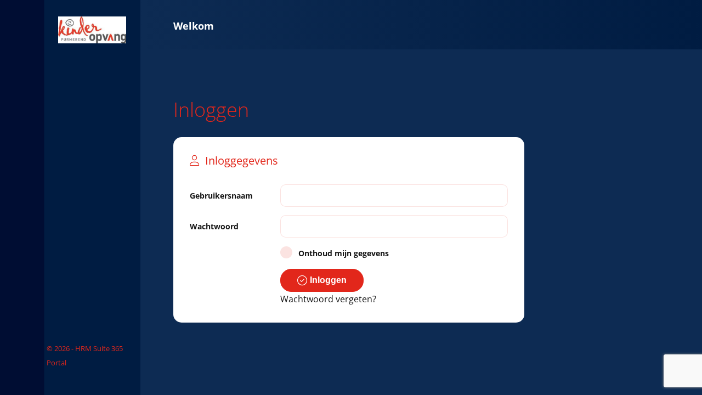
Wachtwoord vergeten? (328, 299)
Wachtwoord (214, 226)
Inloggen (328, 280)
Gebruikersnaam (221, 195)
